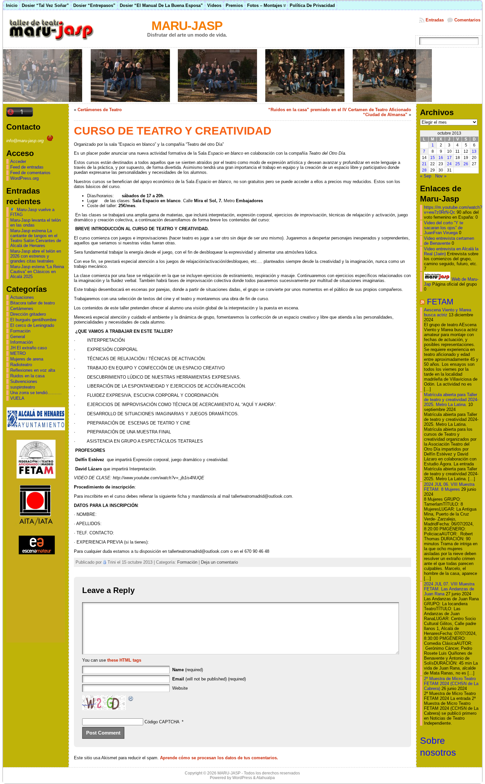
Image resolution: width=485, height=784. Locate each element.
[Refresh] (131, 699)
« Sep (425, 175)
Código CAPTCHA (162, 721)
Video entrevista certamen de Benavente (449, 241)
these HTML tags (124, 660)
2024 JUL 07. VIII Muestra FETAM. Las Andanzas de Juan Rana (449, 588)
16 (440, 158)
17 (449, 158)
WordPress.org (24, 178)
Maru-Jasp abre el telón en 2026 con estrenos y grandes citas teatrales (35, 256)
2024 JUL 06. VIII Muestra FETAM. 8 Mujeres (449, 487)
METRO (18, 353)
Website (180, 688)
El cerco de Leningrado (32, 325)
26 (466, 164)
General (17, 336)
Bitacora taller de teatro (32, 302)
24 (449, 164)
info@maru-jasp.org (25, 140)
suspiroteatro (22, 387)
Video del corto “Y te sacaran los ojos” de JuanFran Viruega (443, 227)
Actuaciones (22, 297)
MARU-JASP (186, 25)
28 (424, 170)
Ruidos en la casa (27, 375)
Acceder (18, 161)
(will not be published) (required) (209, 678)
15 (432, 158)
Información (21, 342)
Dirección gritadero (28, 314)
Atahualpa (265, 777)
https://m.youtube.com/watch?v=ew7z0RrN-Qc (453, 210)
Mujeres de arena (26, 359)
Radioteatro (21, 364)
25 (457, 164)
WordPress (242, 777)
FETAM (440, 301)
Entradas (435, 19)
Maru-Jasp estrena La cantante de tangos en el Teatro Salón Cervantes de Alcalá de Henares (35, 238)
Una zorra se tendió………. (36, 392)
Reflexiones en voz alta (32, 370)
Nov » (440, 175)
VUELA (17, 398)
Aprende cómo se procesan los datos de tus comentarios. (219, 757)
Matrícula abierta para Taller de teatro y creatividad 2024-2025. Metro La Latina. (451, 399)
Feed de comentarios (30, 172)
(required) (187, 669)
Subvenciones (23, 381)
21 (424, 164)
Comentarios (467, 19)
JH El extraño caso (28, 347)
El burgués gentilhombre (33, 319)
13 (474, 151)
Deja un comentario (219, 562)
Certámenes (21, 308)
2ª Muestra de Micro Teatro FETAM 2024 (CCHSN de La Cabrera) (451, 683)
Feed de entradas (27, 167)
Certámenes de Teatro (100, 109)
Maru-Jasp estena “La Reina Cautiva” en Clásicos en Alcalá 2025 (37, 271)
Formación (20, 331)
